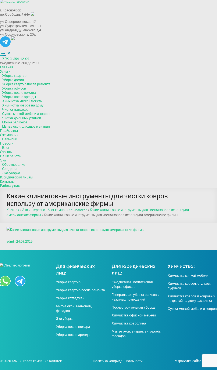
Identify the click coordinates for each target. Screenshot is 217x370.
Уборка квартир (14, 75)
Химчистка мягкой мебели (22, 101)
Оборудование (13, 164)
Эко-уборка (11, 173)
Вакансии (9, 139)
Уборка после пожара (19, 92)
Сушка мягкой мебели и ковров (26, 114)
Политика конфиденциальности (118, 361)
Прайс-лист (9, 130)
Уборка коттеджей (70, 298)
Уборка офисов (14, 88)
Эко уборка (65, 318)
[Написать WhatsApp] (13, 38)
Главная (6, 67)
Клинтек (13, 210)
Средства (9, 169)
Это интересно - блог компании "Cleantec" (54, 210)
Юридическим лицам (16, 177)
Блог (6, 147)
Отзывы (6, 152)
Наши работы (10, 156)
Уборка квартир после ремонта (26, 84)
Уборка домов (13, 80)
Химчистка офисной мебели (134, 315)
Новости (6, 143)
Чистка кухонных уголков (21, 118)
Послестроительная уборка (133, 307)
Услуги (5, 71)
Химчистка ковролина (129, 323)
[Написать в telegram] (5, 38)
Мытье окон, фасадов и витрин (26, 126)
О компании (9, 135)
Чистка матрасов (15, 109)
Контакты (7, 181)
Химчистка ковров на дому (22, 105)
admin (11, 241)
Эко (3, 160)
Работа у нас (10, 186)
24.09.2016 (24, 241)
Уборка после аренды (19, 97)
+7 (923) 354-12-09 (14, 59)
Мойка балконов (15, 122)
